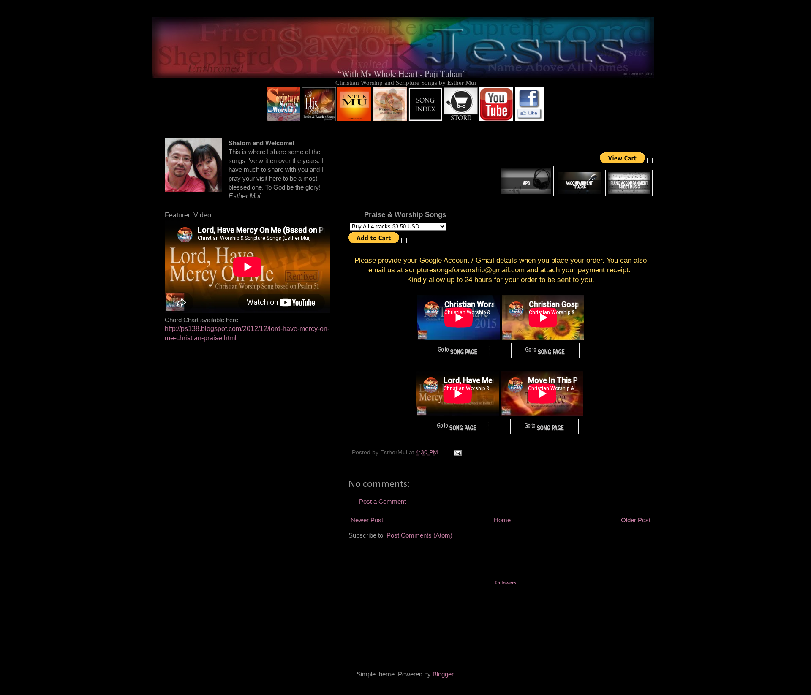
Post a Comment (382, 501)
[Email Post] (457, 452)
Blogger (443, 674)
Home (502, 520)
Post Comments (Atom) (419, 535)
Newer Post (367, 520)
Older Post (635, 520)
